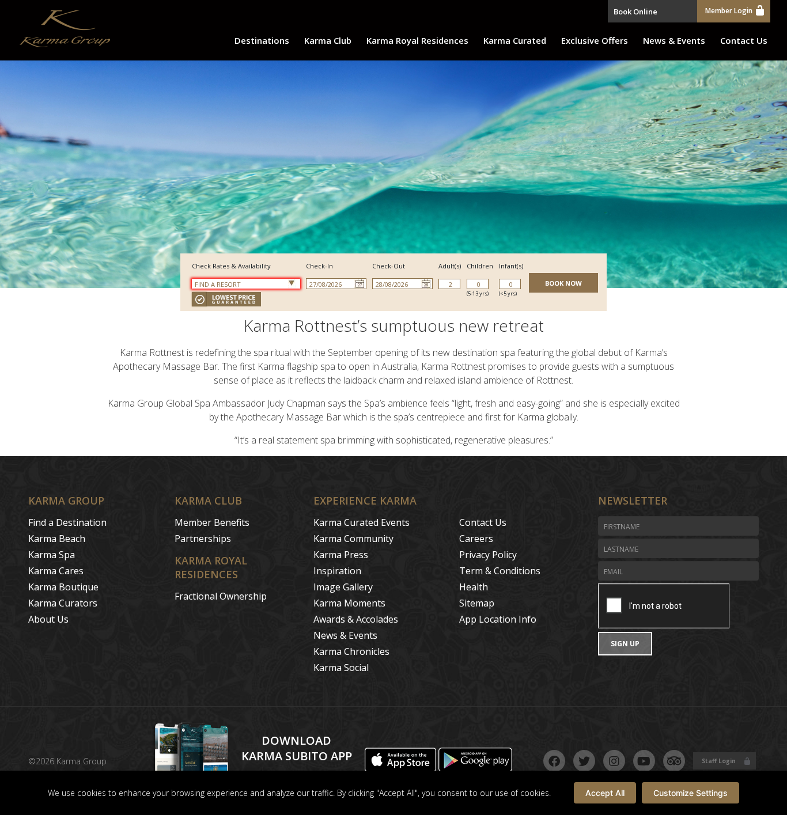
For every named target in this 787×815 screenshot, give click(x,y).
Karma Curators (62, 603)
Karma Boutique (63, 587)
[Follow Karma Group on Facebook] (554, 761)
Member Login (728, 11)
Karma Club (327, 40)
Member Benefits (212, 522)
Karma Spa (51, 554)
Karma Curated (514, 40)
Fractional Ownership (221, 596)
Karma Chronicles (351, 651)
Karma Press (340, 554)
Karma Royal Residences (417, 40)
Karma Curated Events (361, 522)
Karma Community (353, 538)
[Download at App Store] (401, 768)
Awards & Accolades (355, 619)
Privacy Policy (488, 554)
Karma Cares (56, 570)
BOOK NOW (563, 283)
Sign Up (625, 644)
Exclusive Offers (594, 40)
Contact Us (743, 40)
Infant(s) (511, 265)
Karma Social (341, 667)
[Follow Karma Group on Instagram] (614, 761)
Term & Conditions (499, 570)
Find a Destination (67, 522)
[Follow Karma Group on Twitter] (584, 761)
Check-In (319, 265)
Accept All (605, 793)
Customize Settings (690, 793)
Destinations (261, 40)
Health (473, 587)
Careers (476, 538)
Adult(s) (449, 265)
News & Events (674, 40)
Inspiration (337, 570)
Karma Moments (349, 603)
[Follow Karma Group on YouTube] (644, 761)
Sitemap (476, 603)
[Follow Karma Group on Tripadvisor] (674, 761)
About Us (48, 619)
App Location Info (497, 619)
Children (480, 265)
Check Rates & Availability (231, 265)
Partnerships (203, 538)
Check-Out (388, 265)
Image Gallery (343, 587)
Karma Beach (56, 538)
